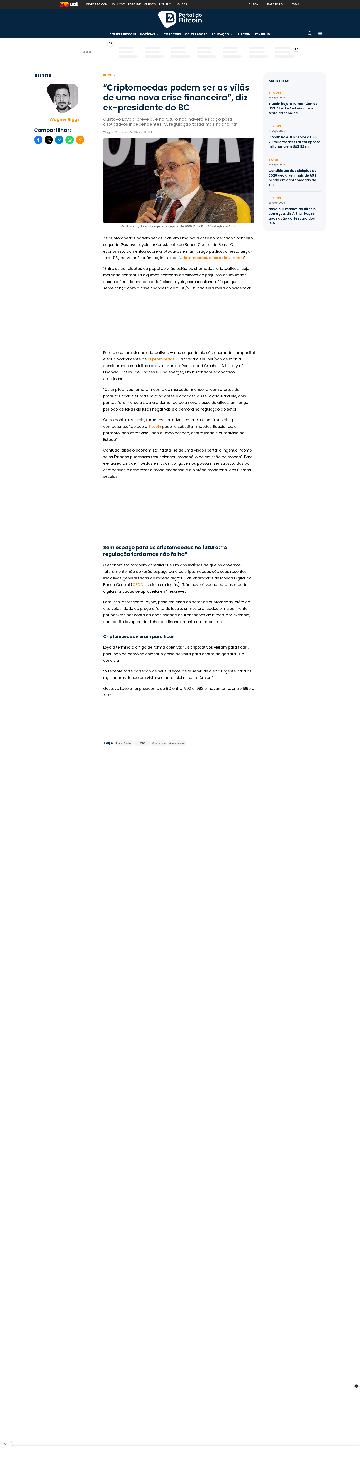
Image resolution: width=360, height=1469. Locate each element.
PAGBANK (134, 4)
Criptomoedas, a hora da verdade (212, 257)
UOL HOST (118, 4)
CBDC (137, 584)
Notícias (147, 34)
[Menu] (320, 34)
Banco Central (124, 743)
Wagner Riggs (64, 119)
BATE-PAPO (275, 4)
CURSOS (150, 4)
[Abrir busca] (310, 34)
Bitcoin (244, 34)
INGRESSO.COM (97, 4)
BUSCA (253, 4)
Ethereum (262, 34)
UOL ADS (181, 4)
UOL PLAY (165, 4)
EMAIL (296, 4)
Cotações (172, 34)
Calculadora (196, 34)
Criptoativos (159, 743)
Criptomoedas (177, 743)
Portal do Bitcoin (180, 19)
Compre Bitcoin (122, 34)
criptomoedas (161, 359)
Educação (220, 34)
